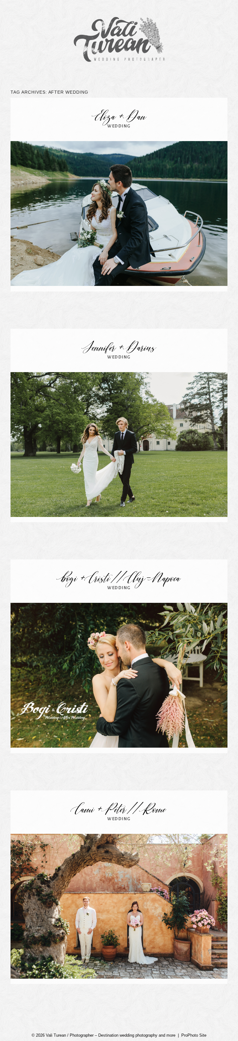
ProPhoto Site (193, 1035)
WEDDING (119, 126)
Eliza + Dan (119, 117)
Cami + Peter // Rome (119, 810)
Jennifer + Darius (119, 348)
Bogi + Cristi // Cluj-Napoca (119, 579)
